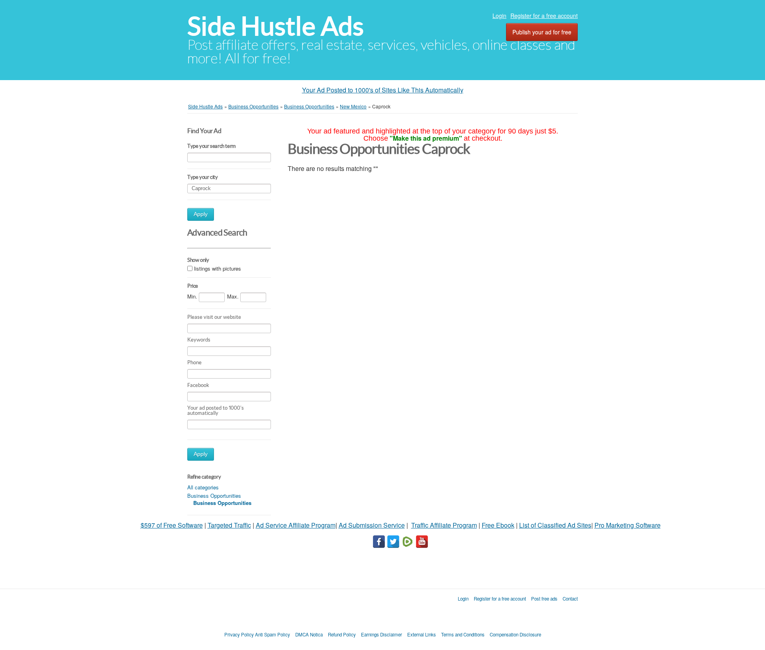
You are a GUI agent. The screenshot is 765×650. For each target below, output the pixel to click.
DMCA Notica (309, 634)
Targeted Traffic (229, 525)
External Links (421, 634)
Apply (201, 214)
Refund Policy (342, 634)
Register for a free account (544, 16)
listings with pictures (217, 268)
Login (499, 16)
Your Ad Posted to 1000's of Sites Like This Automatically (382, 89)
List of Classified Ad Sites (555, 525)
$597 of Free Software (172, 525)
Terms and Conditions (462, 634)
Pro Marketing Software (627, 525)
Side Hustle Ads (275, 26)
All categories (203, 487)
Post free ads (544, 598)
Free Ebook (498, 525)
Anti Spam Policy (272, 634)
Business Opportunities (214, 495)
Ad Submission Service (372, 525)
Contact (570, 598)
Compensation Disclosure (515, 634)
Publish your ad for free (541, 32)
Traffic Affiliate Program (444, 525)
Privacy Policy (239, 634)
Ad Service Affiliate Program (295, 525)
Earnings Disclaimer (381, 634)
